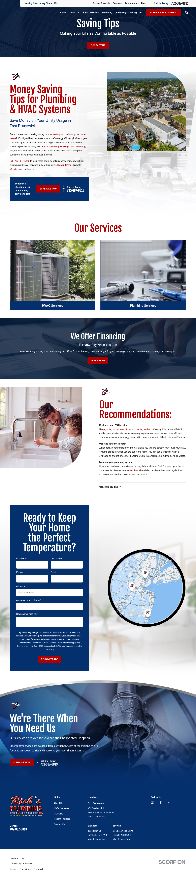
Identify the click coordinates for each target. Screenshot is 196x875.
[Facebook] (160, 802)
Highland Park (64, 165)
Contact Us (98, 45)
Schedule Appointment (164, 12)
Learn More (98, 360)
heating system (143, 429)
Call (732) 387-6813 (20, 161)
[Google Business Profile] (152, 802)
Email (53, 572)
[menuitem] (13, 869)
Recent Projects (101, 3)
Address (20, 586)
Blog (143, 3)
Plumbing (58, 813)
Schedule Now (48, 188)
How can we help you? (27, 614)
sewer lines (132, 470)
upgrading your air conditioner (116, 429)
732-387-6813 (180, 3)
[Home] (27, 807)
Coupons (117, 3)
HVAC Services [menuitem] (91, 12)
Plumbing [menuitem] (107, 12)
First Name (21, 558)
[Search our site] (187, 12)
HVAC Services (61, 808)
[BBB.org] (168, 802)
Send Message (49, 659)
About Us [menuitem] (74, 12)
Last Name (56, 558)
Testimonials (132, 3)
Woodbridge (16, 169)
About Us (58, 803)
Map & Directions (96, 816)
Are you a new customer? (28, 600)
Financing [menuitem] (121, 12)
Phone (19, 572)
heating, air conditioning (64, 134)
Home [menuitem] (63, 12)
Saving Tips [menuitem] (135, 12)
